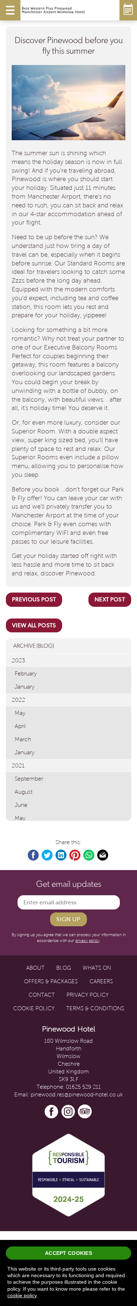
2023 (18, 660)
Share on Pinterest (75, 855)
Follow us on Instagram (68, 1111)
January (25, 686)
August (24, 792)
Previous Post (34, 599)
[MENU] (10, 10)
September (29, 778)
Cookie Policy (33, 1008)
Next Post (110, 599)
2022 (18, 700)
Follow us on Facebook (51, 1111)
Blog (63, 968)
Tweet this (47, 855)
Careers (101, 981)
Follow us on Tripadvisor (85, 1111)
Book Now (128, 10)
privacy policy (87, 940)
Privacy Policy (87, 995)
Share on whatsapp (89, 855)
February (26, 673)
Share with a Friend (103, 855)
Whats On (97, 968)
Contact (41, 995)
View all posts (34, 625)
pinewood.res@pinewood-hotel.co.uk (77, 1095)
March (23, 739)
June (21, 805)
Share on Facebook (33, 855)
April (20, 726)
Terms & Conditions (95, 1008)
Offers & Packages (51, 981)
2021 (18, 765)
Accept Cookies (68, 1253)
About (35, 968)
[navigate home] (53, 10)
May (20, 713)
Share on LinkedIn (61, 855)
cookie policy (22, 1295)
